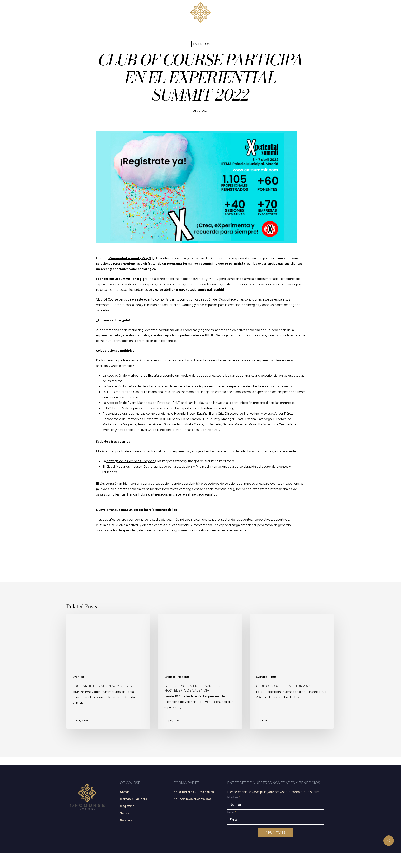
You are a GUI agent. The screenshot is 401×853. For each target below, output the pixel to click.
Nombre (233, 797)
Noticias (184, 676)
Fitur (272, 676)
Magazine (127, 806)
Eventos (201, 44)
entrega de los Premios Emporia (130, 461)
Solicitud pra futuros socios (194, 792)
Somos (124, 792)
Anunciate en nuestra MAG (193, 799)
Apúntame (276, 832)
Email (231, 812)
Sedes (124, 813)
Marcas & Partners (133, 799)
